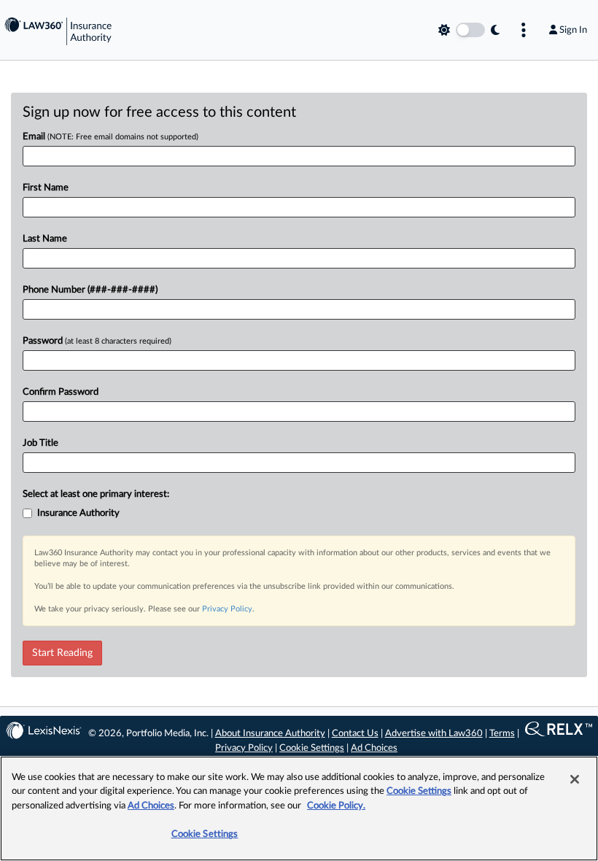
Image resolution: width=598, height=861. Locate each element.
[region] (299, 808)
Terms (502, 733)
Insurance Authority (78, 513)
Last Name (45, 239)
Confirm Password (60, 392)
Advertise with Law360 (434, 733)
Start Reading (62, 653)
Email (110, 137)
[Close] (575, 779)
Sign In (573, 30)
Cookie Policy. (336, 806)
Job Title (40, 443)
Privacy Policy (227, 609)
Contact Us (355, 733)
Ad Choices (374, 748)
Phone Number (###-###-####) (90, 290)
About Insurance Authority (270, 733)
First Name (46, 188)
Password (97, 341)
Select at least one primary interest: (96, 494)
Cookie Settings (311, 748)
